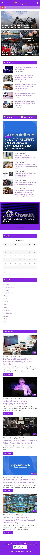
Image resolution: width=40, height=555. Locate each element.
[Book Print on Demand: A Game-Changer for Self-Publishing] (8, 95)
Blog (25, 117)
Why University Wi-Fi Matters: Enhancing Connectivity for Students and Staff (24, 77)
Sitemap (28, 551)
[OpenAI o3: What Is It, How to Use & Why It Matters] (8, 69)
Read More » (8, 374)
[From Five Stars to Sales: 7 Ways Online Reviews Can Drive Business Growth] (8, 164)
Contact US (21, 551)
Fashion (6, 296)
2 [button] (17, 227)
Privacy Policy (13, 551)
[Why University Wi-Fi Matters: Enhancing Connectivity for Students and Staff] (8, 78)
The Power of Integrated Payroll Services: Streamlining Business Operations (25, 103)
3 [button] (19, 227)
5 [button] (22, 227)
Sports (6, 316)
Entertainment (8, 293)
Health (6, 301)
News (5, 307)
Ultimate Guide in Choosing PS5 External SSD (18, 7)
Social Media (8, 313)
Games (6, 299)
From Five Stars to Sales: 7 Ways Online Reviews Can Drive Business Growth (26, 166)
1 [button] (16, 227)
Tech (5, 319)
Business (30, 117)
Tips (5, 322)
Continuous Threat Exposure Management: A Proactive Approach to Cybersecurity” (19, 520)
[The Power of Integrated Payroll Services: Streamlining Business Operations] (8, 104)
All (22, 117)
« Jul (4, 272)
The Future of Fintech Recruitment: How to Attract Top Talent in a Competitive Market (25, 86)
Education (7, 290)
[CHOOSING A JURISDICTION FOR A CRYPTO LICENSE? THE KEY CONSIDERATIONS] (8, 173)
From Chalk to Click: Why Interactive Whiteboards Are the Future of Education (25, 157)
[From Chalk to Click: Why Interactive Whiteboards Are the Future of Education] (8, 155)
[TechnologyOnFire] (20, 3)
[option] (20, 33)
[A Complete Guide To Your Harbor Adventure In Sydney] (10, 36)
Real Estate (7, 310)
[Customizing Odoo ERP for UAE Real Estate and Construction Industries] (20, 136)
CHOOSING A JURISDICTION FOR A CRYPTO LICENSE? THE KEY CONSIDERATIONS (25, 175)
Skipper (8, 148)
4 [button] (20, 227)
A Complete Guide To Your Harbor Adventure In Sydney (9, 41)
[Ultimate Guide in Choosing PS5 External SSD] (29, 36)
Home (6, 304)
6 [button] (23, 227)
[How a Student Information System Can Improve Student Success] (8, 182)
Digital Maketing (9, 287)
